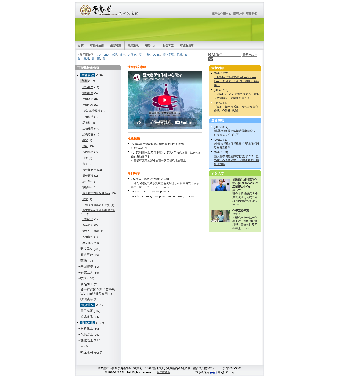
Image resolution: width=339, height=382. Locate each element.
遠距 (114, 54)
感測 (86, 58)
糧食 (85, 158)
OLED (156, 54)
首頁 (81, 45)
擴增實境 (168, 54)
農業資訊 (87, 225)
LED (106, 54)
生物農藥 (87, 99)
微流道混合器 (89, 352)
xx (82, 346)
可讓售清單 (187, 45)
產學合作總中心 (221, 13)
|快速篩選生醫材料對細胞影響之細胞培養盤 (157, 144)
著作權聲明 (163, 372)
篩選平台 (86, 254)
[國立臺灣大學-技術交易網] (109, 10)
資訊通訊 (86, 316)
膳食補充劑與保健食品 (96, 193)
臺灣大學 (238, 13)
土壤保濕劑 (89, 242)
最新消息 (133, 45)
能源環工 (86, 334)
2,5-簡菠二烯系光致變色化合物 (150, 179)
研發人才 (150, 45)
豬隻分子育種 (90, 230)
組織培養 (87, 134)
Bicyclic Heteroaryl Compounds (150, 191)
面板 (179, 54)
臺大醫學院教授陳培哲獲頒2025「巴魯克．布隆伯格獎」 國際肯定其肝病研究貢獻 (236, 160)
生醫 (147, 54)
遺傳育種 (87, 175)
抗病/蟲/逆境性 (91, 110)
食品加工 (86, 284)
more (166, 187)
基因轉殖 (87, 152)
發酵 (85, 146)
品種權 (86, 122)
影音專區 (168, 45)
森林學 (86, 181)
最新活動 (115, 45)
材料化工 (86, 328)
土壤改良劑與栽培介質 (96, 205)
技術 (83, 278)
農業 (84, 81)
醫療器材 (87, 249)
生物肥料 (87, 105)
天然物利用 (89, 169)
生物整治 (87, 116)
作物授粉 (87, 236)
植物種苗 (87, 87)
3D (99, 54)
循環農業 (86, 299)
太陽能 (132, 54)
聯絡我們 (251, 13)
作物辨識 (87, 219)
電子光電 (86, 311)
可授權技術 (97, 45)
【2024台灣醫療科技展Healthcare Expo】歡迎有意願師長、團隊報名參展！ (236, 81)
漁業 (85, 199)
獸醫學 (86, 187)
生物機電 (87, 128)
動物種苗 (87, 93)
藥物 (83, 260)
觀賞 (85, 140)
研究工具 (86, 272)
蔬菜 (85, 163)
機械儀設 (86, 340)
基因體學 (86, 266)
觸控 (122, 54)
